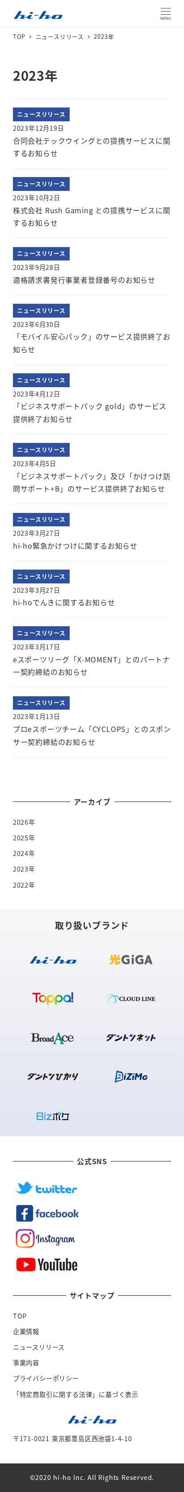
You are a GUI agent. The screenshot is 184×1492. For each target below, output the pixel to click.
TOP (20, 1315)
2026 (21, 822)
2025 (21, 837)
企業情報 (26, 1331)
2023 (21, 868)
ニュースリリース (39, 1347)
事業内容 (26, 1362)
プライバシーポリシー (46, 1378)
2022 (21, 884)
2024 (21, 853)
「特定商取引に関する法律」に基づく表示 (75, 1394)
